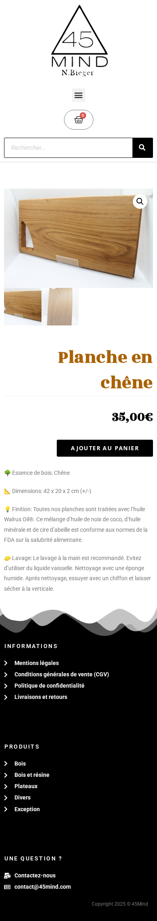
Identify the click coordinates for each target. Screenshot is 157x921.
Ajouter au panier (105, 448)
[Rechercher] (142, 147)
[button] (78, 95)
